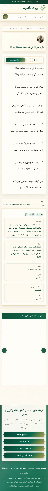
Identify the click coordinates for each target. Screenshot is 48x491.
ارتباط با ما (24, 473)
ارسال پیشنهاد (22, 448)
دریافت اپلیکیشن (23, 455)
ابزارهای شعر (14, 60)
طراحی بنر (22, 441)
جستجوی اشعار (23, 434)
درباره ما (5, 468)
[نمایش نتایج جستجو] (5, 16)
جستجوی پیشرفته (27, 468)
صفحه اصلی (40, 28)
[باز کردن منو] (4, 8)
